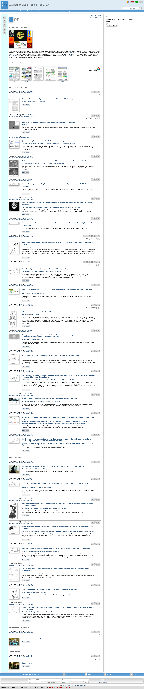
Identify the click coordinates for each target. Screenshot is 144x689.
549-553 (29, 115)
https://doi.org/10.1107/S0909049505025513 (21, 657)
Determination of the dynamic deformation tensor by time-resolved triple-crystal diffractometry (56, 548)
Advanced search (103, 682)
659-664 (29, 434)
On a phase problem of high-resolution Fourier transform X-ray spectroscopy (49, 589)
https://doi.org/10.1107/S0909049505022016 (21, 180)
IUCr (132, 1)
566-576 (29, 179)
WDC (141, 1)
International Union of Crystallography (75, 685)
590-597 (29, 235)
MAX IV (26, 81)
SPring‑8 (62, 81)
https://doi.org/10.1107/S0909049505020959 (21, 414)
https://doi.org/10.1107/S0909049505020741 (21, 372)
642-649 (29, 394)
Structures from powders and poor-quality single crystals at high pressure (48, 122)
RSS (134, 674)
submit (51, 11)
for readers (42, 11)
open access (72, 11)
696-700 (29, 584)
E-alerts (68, 674)
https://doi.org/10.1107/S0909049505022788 (21, 116)
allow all (50, 687)
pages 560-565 (13, 55)
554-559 (29, 136)
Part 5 (99, 18)
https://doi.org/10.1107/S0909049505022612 (21, 137)
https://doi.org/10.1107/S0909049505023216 (21, 435)
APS (14, 81)
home (4, 11)
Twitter (89, 674)
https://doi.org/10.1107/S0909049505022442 (21, 395)
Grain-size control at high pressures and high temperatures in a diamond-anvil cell (54, 161)
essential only (59, 687)
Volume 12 (93, 18)
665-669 (29, 461)
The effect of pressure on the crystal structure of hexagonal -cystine (47, 269)
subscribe (61, 11)
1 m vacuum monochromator (32, 639)
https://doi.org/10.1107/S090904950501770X (21, 462)
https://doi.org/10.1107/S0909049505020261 (21, 500)
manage (68, 687)
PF (50, 81)
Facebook (110, 674)
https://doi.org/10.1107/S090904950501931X (21, 565)
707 (28, 631)
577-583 (29, 198)
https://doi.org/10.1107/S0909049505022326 (21, 199)
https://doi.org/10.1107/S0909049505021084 (21, 352)
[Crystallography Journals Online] (128, 2)
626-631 (29, 330)
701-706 (29, 602)
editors (21, 11)
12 (25, 91)
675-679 (29, 499)
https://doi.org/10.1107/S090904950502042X (21, 586)
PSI (38, 81)
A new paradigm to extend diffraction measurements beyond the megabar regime (51, 355)
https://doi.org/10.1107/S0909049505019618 (21, 523)
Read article (25, 104)
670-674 (29, 478)
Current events (27, 663)
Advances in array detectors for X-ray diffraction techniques (43, 312)
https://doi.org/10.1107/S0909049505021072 (21, 604)
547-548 (29, 91)
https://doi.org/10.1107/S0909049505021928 (21, 157)
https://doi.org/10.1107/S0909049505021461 (21, 236)
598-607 (29, 261)
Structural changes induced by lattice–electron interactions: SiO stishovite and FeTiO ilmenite (56, 184)
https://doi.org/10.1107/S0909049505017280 (21, 545)
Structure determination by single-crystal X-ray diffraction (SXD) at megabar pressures (53, 99)
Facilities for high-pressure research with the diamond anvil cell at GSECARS (49, 398)
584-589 (29, 218)
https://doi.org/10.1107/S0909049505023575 (21, 331)
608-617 (29, 284)
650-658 (29, 412)
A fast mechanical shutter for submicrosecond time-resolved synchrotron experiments (53, 466)
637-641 (29, 370)
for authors (31, 11)
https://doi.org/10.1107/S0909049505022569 (21, 480)
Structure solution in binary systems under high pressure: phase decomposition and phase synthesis (58, 223)
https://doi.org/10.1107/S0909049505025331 (21, 632)
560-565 (29, 156)
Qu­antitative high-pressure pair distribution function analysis (44, 141)
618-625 (29, 304)
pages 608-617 (69, 55)
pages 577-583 (74, 52)
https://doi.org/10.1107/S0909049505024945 (21, 92)
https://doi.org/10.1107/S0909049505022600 (21, 306)
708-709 (29, 655)
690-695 (29, 564)
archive (12, 11)
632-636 (29, 350)
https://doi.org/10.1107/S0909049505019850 (21, 263)
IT (136, 1)
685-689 (29, 543)
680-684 (29, 522)
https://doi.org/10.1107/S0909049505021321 (21, 219)
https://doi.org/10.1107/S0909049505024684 (21, 285)
